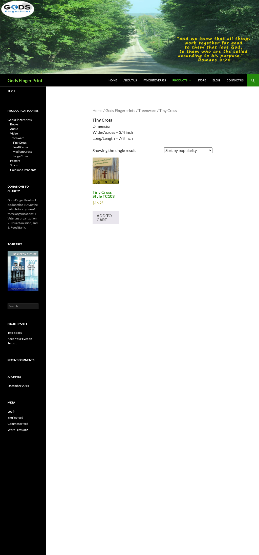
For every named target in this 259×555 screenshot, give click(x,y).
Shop (11, 91)
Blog (216, 80)
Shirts (14, 165)
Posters (15, 161)
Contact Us (235, 80)
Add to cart (104, 217)
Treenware (147, 110)
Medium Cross (22, 151)
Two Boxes (15, 333)
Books (14, 124)
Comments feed (18, 424)
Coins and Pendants (23, 170)
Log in (11, 411)
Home (113, 80)
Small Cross (20, 147)
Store (202, 80)
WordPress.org (18, 430)
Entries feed (15, 417)
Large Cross (20, 156)
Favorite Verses (154, 80)
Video (14, 133)
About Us (130, 80)
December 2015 (18, 386)
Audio (14, 129)
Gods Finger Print (25, 80)
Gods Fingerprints (120, 110)
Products (179, 80)
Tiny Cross (20, 142)
